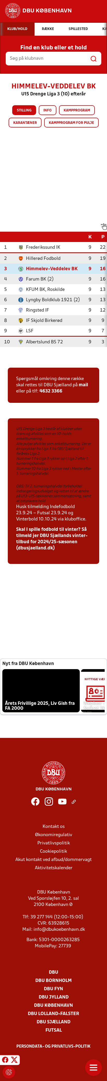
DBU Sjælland (53, 1022)
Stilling (24, 110)
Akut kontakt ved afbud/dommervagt (53, 860)
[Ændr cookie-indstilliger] (9, 1072)
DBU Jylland (54, 997)
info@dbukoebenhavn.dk (59, 929)
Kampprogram (77, 110)
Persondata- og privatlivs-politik (53, 1046)
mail (83, 385)
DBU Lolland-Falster (53, 1014)
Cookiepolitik (53, 851)
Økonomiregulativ (53, 835)
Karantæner (25, 123)
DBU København (53, 1005)
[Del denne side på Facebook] (5, 1061)
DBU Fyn (53, 989)
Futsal (53, 1030)
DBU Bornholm (53, 981)
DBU (53, 972)
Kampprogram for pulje (71, 123)
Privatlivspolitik (53, 843)
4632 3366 (50, 391)
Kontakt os (54, 827)
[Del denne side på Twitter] (14, 1061)
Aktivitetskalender (53, 868)
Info (47, 110)
